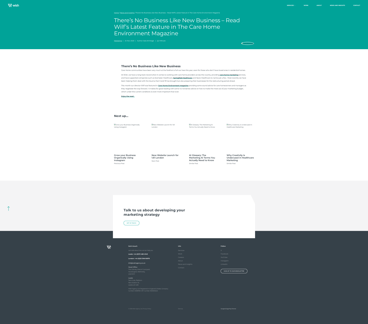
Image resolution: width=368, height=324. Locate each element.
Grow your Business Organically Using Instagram (125, 158)
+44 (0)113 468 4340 (140, 254)
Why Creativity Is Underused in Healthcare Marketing (240, 158)
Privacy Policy (147, 308)
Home (116, 13)
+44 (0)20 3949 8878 (142, 258)
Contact (356, 5)
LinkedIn (224, 264)
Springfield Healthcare (182, 78)
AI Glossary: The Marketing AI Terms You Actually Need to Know (202, 158)
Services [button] (290, 5)
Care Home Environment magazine (173, 86)
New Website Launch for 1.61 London (165, 156)
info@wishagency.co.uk (136, 263)
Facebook (224, 254)
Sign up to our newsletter (234, 271)
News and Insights (337, 5)
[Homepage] (13, 5)
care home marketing (229, 75)
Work (306, 5)
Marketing (118, 41)
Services (181, 250)
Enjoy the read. (128, 96)
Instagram (225, 261)
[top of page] (8, 208)
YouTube (224, 257)
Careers (181, 257)
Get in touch (131, 223)
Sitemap (180, 308)
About (319, 5)
